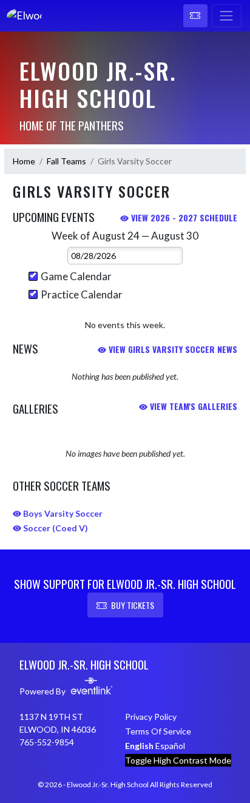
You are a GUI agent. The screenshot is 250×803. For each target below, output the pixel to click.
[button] (195, 15)
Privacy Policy (151, 716)
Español (170, 746)
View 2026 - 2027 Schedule (183, 217)
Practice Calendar (82, 294)
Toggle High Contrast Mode (178, 760)
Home (24, 161)
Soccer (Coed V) (54, 528)
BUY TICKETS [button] (132, 605)
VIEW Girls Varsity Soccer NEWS (171, 349)
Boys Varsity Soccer (62, 513)
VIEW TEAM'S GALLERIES (192, 406)
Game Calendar (76, 276)
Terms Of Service (158, 731)
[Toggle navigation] (227, 15)
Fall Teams (66, 161)
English (139, 746)
